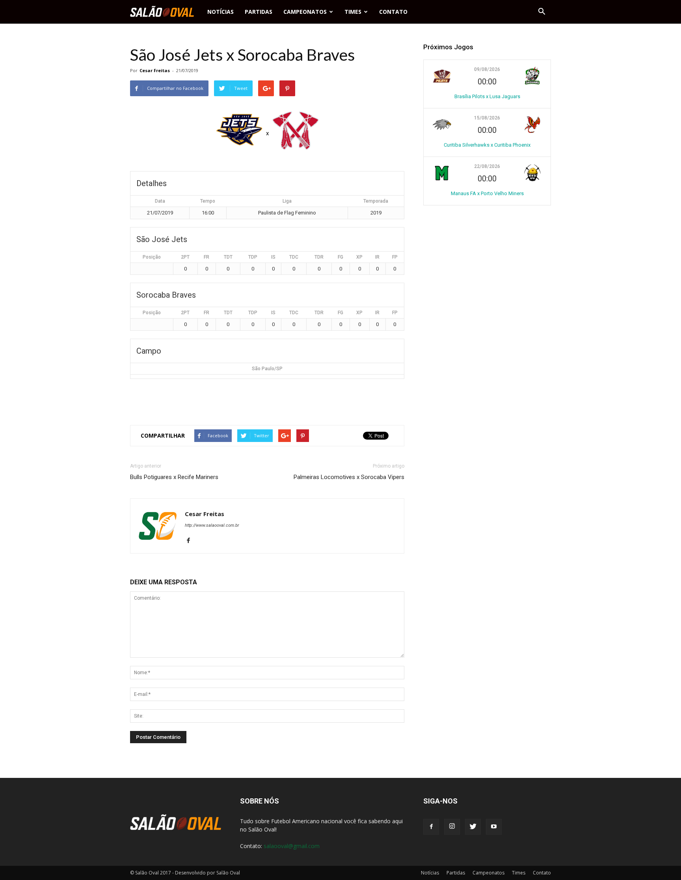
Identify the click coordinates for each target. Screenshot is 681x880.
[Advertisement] (267, 398)
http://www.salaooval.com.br (212, 525)
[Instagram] (452, 827)
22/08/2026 (487, 166)
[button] (541, 11)
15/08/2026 (487, 118)
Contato (393, 11)
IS (273, 257)
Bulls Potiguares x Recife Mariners (174, 477)
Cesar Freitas (155, 70)
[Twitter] (473, 827)
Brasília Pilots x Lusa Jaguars (487, 96)
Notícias (220, 11)
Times (352, 11)
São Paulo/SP (267, 368)
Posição (152, 257)
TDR (319, 257)
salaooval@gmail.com (292, 846)
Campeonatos (305, 11)
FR (206, 257)
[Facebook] (191, 541)
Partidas (258, 11)
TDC (293, 257)
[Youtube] (494, 827)
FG (340, 257)
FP (395, 257)
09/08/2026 (487, 69)
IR (377, 257)
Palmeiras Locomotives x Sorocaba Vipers (349, 477)
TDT (228, 257)
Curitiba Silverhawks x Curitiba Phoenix (487, 145)
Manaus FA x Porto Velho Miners (487, 193)
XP (359, 257)
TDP (252, 257)
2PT (185, 257)
